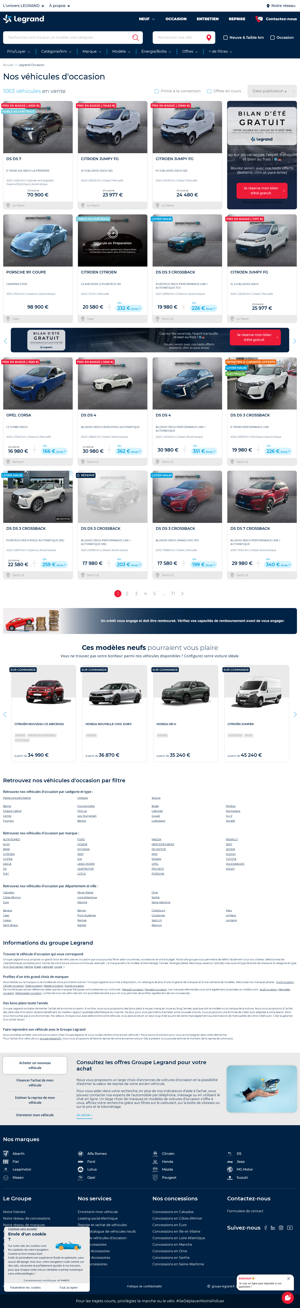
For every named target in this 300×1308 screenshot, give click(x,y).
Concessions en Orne (169, 1251)
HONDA (82, 844)
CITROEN (9, 854)
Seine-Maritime (161, 902)
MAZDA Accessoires (94, 1251)
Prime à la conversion (181, 91)
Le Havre (231, 920)
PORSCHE (158, 873)
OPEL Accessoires (92, 1245)
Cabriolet (157, 810)
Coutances (158, 915)
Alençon (157, 925)
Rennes (82, 920)
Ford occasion (285, 982)
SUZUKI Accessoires (94, 1258)
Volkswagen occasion (28, 993)
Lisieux (7, 920)
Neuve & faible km (247, 37)
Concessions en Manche (172, 1245)
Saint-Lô (157, 920)
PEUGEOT (158, 868)
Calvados (8, 892)
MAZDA (156, 839)
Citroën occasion (13, 985)
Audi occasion (268, 989)
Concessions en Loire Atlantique (178, 1238)
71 (173, 593)
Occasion (285, 37)
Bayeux (7, 910)
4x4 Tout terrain (87, 815)
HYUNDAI (83, 849)
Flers (229, 910)
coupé (58, 966)
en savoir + (84, 1115)
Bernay (81, 910)
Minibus (231, 806)
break (37, 966)
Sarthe (156, 897)
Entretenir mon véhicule (98, 1212)
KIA (79, 858)
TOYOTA (231, 858)
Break (155, 806)
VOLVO (230, 868)
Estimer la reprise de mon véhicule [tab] (35, 1100)
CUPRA (7, 858)
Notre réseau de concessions (26, 1218)
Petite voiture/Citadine (17, 797)
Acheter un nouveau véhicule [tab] (35, 1065)
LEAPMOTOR (85, 868)
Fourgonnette (86, 806)
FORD (81, 839)
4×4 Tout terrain (13, 966)
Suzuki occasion (74, 985)
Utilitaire (82, 797)
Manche (82, 902)
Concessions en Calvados (173, 1212)
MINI (155, 854)
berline (28, 966)
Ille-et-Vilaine (85, 892)
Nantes (81, 925)
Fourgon (8, 820)
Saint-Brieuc (10, 925)
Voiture (156, 797)
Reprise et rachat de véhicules (102, 1225)
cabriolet (47, 966)
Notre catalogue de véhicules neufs (107, 1231)
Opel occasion (33, 985)
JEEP (80, 854)
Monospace (233, 810)
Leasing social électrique (98, 1218)
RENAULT (232, 839)
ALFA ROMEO (11, 839)
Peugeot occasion (156, 989)
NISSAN (156, 858)
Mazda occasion (53, 985)
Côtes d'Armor (12, 897)
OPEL (155, 863)
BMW (6, 849)
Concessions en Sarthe (171, 1258)
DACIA (7, 863)
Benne (7, 806)
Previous (231, 155)
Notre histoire (14, 1212)
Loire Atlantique (87, 897)
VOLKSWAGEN (235, 863)
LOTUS (81, 873)
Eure (6, 902)
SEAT (229, 844)
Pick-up (82, 810)
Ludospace (158, 820)
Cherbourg (158, 910)
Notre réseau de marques (24, 1225)
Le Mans (231, 915)
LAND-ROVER (86, 863)
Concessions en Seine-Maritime (178, 1264)
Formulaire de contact (245, 1211)
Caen (6, 915)
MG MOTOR (159, 849)
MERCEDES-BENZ (163, 844)
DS (5, 868)
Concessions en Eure (169, 1225)
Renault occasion (132, 989)
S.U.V (229, 815)
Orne (155, 892)
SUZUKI (231, 854)
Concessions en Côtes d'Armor (177, 1218)
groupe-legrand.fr (50, 1038)
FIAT (6, 873)
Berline (81, 820)
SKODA (230, 849)
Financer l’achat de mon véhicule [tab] (35, 1082)
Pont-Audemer (86, 915)
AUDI (6, 844)
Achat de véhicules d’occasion (102, 1238)
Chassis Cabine (12, 810)
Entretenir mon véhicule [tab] (35, 1115)
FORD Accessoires (92, 1264)
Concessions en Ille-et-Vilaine (176, 1231)
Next (292, 155)
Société (230, 820)
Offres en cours (227, 91)
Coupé (156, 815)
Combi (7, 815)
